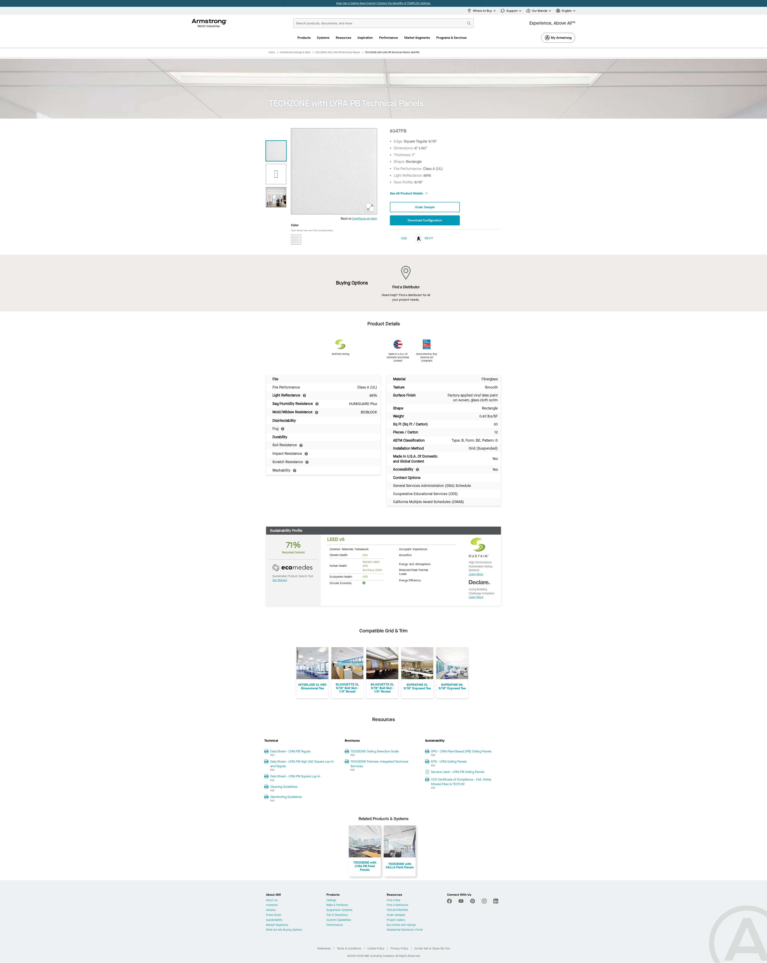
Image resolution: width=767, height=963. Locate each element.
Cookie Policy (375, 948)
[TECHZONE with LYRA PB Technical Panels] (276, 197)
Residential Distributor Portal (405, 930)
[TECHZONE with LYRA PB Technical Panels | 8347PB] (276, 151)
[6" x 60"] (276, 174)
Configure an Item (364, 218)
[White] (296, 240)
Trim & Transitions (337, 915)
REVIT (428, 238)
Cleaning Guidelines (283, 787)
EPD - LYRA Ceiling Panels (449, 761)
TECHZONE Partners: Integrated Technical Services (379, 763)
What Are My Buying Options (284, 930)
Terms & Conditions (349, 948)
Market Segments (277, 925)
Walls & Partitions (337, 905)
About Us (271, 900)
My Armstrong (561, 38)
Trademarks (324, 948)
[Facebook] (450, 901)
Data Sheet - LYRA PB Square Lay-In (295, 776)
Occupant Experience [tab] (413, 549)
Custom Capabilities (338, 920)
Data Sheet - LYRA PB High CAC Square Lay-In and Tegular (302, 763)
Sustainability (274, 920)
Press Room (273, 915)
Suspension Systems (339, 910)
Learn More (476, 574)
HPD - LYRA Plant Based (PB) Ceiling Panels (461, 751)
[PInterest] (472, 901)
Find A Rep (393, 900)
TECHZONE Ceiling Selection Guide (375, 751)
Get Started (279, 580)
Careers (271, 910)
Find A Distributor (397, 905)
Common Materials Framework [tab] (349, 549)
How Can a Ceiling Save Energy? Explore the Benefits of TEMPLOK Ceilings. (383, 3)
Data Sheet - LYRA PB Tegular (290, 751)
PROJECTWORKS (397, 910)
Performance (334, 925)
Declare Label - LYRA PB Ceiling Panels (457, 772)
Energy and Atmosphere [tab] (414, 564)
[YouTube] (461, 901)
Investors (272, 905)
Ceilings (331, 900)
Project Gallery (396, 920)
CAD (404, 238)
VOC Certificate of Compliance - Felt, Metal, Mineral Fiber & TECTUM (461, 781)
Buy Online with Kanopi (401, 925)
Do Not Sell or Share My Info (432, 948)
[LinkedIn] (495, 901)
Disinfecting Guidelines (286, 797)
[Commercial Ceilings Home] (209, 23)
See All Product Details (407, 193)
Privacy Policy (399, 948)
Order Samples (396, 915)
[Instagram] (484, 901)
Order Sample (425, 207)
